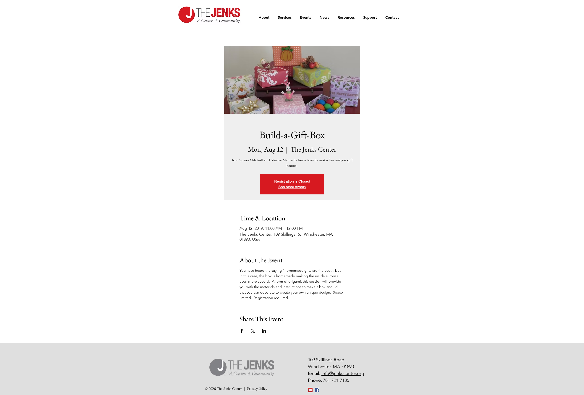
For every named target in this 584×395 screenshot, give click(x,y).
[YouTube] (310, 390)
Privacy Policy (257, 388)
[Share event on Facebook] (242, 331)
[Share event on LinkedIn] (264, 331)
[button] (264, 17)
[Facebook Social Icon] (317, 390)
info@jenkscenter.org (342, 373)
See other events (292, 187)
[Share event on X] (253, 331)
